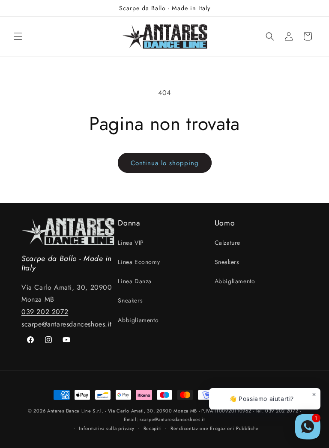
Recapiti (153, 428)
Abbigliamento (138, 320)
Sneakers (130, 300)
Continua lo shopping (165, 163)
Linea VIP (131, 242)
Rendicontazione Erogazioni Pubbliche (214, 428)
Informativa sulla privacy (107, 428)
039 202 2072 (44, 312)
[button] (18, 36)
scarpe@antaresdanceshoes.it (66, 324)
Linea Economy (139, 262)
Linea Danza (135, 281)
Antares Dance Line (69, 410)
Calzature (227, 242)
